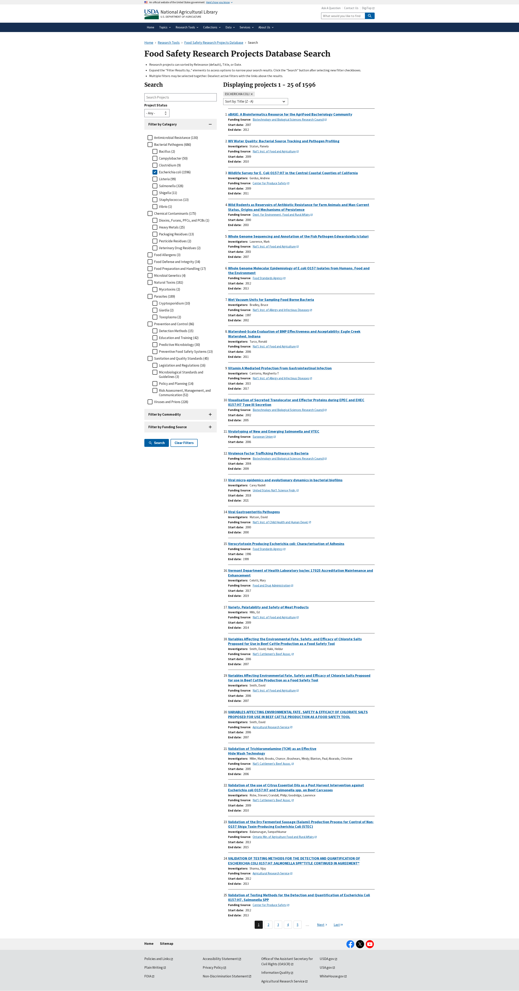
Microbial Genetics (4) (170, 275)
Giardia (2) (166, 310)
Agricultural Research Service (271, 727)
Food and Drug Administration (271, 585)
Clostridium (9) (170, 165)
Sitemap (166, 943)
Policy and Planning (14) (176, 383)
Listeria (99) (167, 179)
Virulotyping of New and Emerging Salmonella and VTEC (273, 431)
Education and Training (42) (179, 338)
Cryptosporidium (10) (174, 303)
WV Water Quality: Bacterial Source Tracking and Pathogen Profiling (283, 141)
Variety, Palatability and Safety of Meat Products (268, 607)
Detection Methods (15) (176, 331)
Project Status (155, 105)
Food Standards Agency (268, 278)
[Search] (370, 16)
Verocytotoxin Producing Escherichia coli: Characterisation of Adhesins (286, 543)
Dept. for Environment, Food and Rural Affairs (281, 215)
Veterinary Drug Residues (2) (180, 248)
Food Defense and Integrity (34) (177, 262)
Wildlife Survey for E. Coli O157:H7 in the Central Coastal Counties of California (293, 173)
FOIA (147, 976)
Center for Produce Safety (269, 183)
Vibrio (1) (165, 206)
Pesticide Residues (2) (175, 241)
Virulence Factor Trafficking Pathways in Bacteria (268, 453)
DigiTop (367, 8)
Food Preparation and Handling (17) (180, 268)
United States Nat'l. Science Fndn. (274, 490)
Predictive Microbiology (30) (179, 344)
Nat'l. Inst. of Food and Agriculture (274, 151)
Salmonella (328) (171, 186)
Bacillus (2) (167, 151)
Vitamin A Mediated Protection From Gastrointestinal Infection (280, 368)
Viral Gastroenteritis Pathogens (254, 511)
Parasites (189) (164, 296)
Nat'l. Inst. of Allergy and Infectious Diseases (281, 310)
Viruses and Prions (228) (171, 402)
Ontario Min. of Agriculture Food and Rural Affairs (283, 837)
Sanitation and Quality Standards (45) (181, 358)
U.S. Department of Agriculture (181, 16)
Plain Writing (153, 967)
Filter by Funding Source (167, 427)
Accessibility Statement (220, 959)
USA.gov (326, 967)
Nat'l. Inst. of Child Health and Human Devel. (280, 522)
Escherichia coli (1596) (175, 172)
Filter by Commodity (164, 414)
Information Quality (275, 972)
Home (148, 943)
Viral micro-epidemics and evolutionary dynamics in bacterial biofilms (285, 480)
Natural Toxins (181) (168, 282)
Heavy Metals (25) (172, 227)
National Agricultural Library (189, 12)
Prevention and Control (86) (174, 324)
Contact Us (351, 8)
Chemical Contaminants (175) (175, 213)
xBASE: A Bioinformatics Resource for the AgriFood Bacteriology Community (290, 114)
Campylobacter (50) (173, 158)
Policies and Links (157, 959)
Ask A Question (331, 8)
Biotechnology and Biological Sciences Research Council (288, 119)
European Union (263, 437)
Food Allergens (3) (167, 255)
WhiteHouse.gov (332, 976)
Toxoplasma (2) (170, 317)
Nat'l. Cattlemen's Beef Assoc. (272, 654)
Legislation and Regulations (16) (182, 365)
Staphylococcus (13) (174, 199)
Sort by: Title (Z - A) (239, 101)
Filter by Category (162, 124)
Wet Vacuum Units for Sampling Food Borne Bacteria (271, 299)
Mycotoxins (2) (169, 289)
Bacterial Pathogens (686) (172, 144)
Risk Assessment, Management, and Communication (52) (185, 392)
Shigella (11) (168, 193)
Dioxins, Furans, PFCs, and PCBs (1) (184, 220)
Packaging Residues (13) (176, 234)
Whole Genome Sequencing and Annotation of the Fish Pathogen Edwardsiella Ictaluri (298, 236)
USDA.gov (327, 959)
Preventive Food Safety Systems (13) (186, 351)
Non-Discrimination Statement (225, 976)
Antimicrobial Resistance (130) (176, 137)
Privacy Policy (213, 967)
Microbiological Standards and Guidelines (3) (181, 374)
